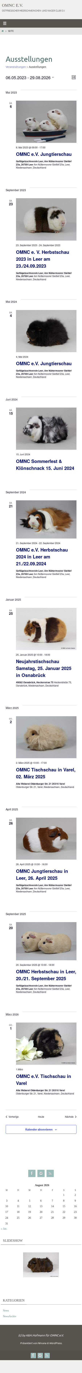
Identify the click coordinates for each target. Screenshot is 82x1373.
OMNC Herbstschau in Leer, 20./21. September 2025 (46, 975)
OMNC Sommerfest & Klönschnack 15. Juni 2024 (45, 464)
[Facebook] (31, 1173)
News (6, 1310)
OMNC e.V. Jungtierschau (44, 154)
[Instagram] (41, 1173)
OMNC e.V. (12, 5)
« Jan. (4, 1228)
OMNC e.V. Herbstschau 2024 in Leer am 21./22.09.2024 (42, 556)
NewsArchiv (9, 1316)
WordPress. (55, 1343)
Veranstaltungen (16, 67)
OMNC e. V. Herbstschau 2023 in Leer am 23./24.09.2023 (42, 259)
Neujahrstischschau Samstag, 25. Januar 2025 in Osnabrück (43, 668)
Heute (41, 1116)
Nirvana (42, 1343)
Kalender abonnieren (39, 1129)
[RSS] (50, 1173)
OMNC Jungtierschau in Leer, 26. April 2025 (42, 874)
